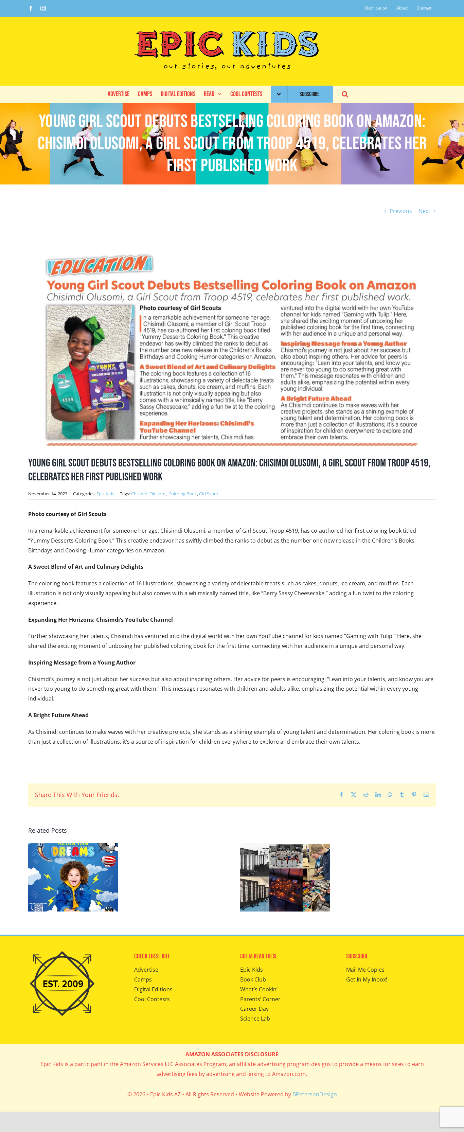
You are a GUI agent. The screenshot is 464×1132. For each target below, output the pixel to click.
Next (424, 211)
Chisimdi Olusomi (148, 494)
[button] (345, 94)
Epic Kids (105, 494)
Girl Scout (208, 494)
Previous (401, 211)
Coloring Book (182, 494)
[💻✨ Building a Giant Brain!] (285, 846)
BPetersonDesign (314, 1094)
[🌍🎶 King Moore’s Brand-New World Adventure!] (73, 846)
